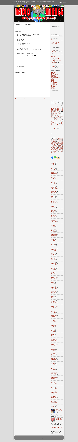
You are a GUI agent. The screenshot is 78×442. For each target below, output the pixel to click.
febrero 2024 (53, 200)
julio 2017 (52, 293)
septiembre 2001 (54, 374)
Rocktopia (54, 139)
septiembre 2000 (54, 379)
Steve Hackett (56, 143)
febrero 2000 (53, 383)
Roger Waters (60, 139)
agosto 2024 (53, 192)
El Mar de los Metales (54, 51)
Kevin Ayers (58, 116)
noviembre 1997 (54, 392)
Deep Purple (60, 104)
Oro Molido (53, 81)
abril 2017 (53, 297)
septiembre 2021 (54, 236)
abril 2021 (53, 243)
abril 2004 (53, 335)
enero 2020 (53, 262)
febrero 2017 (53, 300)
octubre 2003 (53, 343)
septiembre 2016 (54, 306)
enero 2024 (53, 201)
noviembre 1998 (54, 388)
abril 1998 (53, 391)
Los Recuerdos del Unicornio (56, 60)
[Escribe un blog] (20, 66)
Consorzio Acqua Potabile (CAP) (56, 103)
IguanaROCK (53, 75)
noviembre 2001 (54, 372)
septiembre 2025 (54, 176)
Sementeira (60, 140)
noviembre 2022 (54, 219)
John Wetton (55, 114)
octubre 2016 (53, 305)
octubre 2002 (53, 358)
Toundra (60, 147)
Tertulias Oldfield (54, 146)
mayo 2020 (53, 257)
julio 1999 (52, 386)
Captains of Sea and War (59, 100)
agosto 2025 (53, 177)
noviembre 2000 (54, 377)
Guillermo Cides (57, 112)
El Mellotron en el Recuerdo (56, 52)
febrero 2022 (53, 230)
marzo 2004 (53, 336)
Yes (54, 152)
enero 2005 (53, 331)
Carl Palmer (56, 101)
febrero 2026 (53, 169)
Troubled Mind (58, 150)
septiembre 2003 (54, 344)
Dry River (59, 106)
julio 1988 (52, 406)
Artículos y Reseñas (54, 39)
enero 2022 (53, 231)
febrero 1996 (53, 396)
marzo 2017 (53, 298)
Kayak (59, 115)
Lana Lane (56, 120)
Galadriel (52, 112)
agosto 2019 (53, 268)
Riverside (56, 138)
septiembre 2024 (54, 191)
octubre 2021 (53, 235)
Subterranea (53, 66)
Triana (60, 149)
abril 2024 (53, 197)
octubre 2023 (53, 205)
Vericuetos (53, 67)
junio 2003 (53, 348)
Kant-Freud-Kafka (54, 115)
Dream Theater (55, 106)
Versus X (60, 151)
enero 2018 (53, 286)
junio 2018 (53, 281)
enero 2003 (53, 354)
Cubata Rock (53, 104)
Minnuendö (61, 126)
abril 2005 (53, 329)
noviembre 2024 (54, 188)
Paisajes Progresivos (54, 63)
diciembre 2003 (53, 340)
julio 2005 (52, 326)
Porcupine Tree (60, 135)
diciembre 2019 (53, 263)
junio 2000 (53, 381)
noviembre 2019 (54, 264)
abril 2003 (53, 350)
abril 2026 (53, 167)
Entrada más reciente (20, 98)
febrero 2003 (53, 353)
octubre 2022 (53, 220)
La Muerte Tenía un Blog (55, 77)
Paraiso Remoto (60, 133)
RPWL (56, 140)
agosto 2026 (53, 162)
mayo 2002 (53, 364)
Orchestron (53, 80)
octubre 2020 (53, 250)
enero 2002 (53, 369)
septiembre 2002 (54, 359)
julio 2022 (52, 224)
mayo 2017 (53, 296)
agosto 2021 (53, 238)
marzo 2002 (53, 367)
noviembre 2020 (54, 249)
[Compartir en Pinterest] (23, 66)
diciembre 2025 (53, 172)
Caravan (53, 101)
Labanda (52, 120)
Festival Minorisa (57, 110)
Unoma (62, 150)
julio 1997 (52, 393)
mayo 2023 (53, 211)
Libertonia (53, 56)
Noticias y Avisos (54, 43)
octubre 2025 (53, 174)
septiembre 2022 (54, 221)
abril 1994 (53, 398)
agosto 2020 (53, 253)
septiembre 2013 (54, 315)
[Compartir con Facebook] (22, 66)
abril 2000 (53, 382)
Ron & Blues (53, 140)
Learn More (59, 2)
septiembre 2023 (54, 206)
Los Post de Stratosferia (55, 58)
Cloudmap (56, 102)
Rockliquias (53, 83)
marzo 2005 (53, 330)
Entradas (57, 109)
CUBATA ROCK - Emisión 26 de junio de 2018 (59, 410)
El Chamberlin (53, 73)
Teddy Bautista (59, 145)
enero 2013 (53, 317)
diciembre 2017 (53, 287)
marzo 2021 (53, 244)
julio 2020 (52, 254)
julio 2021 (52, 239)
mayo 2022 (53, 226)
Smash (58, 141)
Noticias (52, 131)
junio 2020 (53, 255)
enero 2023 (53, 216)
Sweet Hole (60, 144)
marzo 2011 (53, 319)
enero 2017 (53, 301)
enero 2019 (53, 273)
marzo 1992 (53, 401)
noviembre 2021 (54, 234)
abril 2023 (53, 212)
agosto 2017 (53, 292)
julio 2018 (52, 279)
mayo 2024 (53, 196)
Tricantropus (52, 150)
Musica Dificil (53, 128)
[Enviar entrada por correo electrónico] (17, 66)
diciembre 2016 (53, 302)
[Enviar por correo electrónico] (19, 66)
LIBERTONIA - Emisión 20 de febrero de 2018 (57, 428)
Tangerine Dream (53, 145)
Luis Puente (52, 125)
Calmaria (52, 50)
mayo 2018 (53, 282)
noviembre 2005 (54, 325)
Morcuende (53, 127)
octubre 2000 (53, 378)
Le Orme (59, 121)
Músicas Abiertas (60, 129)
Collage (60, 102)
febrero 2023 (53, 215)
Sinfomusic (53, 85)
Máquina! (58, 125)
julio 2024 (52, 193)
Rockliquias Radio (54, 84)
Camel (54, 100)
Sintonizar (53, 31)
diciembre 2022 (53, 217)
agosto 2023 (53, 207)
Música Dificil (53, 62)
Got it (64, 2)
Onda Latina (53, 79)
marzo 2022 (53, 229)
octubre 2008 (53, 321)
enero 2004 (53, 339)
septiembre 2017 (54, 291)
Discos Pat (53, 72)
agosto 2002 (53, 360)
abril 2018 (53, 283)
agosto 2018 (53, 278)
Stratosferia (53, 87)
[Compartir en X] (21, 66)
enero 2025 (53, 186)
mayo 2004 (53, 334)
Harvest (62, 112)
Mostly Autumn (59, 127)
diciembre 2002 (53, 355)
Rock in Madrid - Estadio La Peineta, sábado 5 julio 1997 (59, 419)
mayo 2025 (53, 181)
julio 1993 (52, 400)
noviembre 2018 (54, 274)
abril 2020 (53, 258)
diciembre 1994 (53, 397)
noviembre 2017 (54, 288)
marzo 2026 (53, 168)
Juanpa (59, 114)
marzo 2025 (53, 183)
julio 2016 (52, 307)
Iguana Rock (54, 113)
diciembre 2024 (53, 187)
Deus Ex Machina (53, 105)
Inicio (33, 98)
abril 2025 (53, 182)
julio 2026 (52, 163)
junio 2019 (53, 269)
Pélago (52, 78)
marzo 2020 (53, 259)
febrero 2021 (53, 245)
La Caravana (53, 76)
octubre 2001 (53, 373)
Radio (61, 137)
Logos (59, 122)
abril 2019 (53, 272)
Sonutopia (58, 142)
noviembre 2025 (54, 173)
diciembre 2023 (53, 202)
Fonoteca (56, 111)
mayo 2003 (53, 349)
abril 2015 (53, 311)
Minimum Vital (56, 126)
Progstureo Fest (55, 137)
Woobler (52, 152)
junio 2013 (53, 316)
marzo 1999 (53, 387)
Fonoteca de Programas (55, 42)
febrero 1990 (53, 405)
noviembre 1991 (54, 402)
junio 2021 (53, 240)
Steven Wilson (61, 143)
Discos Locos (59, 105)
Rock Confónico (60, 138)
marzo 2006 (53, 324)
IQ (59, 113)
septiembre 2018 (54, 277)
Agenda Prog (53, 44)
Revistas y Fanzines (54, 82)
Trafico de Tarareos (54, 148)
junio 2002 (53, 363)
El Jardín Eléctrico (59, 107)
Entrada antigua (45, 98)
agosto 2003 (53, 345)
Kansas (62, 114)
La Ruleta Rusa (58, 119)
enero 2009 (53, 320)
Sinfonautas (53, 65)
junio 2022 (53, 225)
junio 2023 (53, 210)
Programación (58, 31)
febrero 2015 (53, 312)
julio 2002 (52, 362)
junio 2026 (53, 164)
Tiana (57, 147)
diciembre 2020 (53, 248)
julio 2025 (52, 178)
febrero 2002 (53, 368)
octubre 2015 (53, 310)
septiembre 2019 (54, 267)
